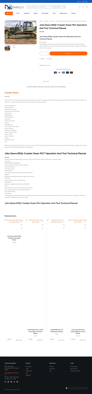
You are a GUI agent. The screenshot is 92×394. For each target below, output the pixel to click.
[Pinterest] (14, 381)
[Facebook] (5, 381)
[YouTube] (17, 381)
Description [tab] (46, 81)
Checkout (28, 375)
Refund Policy (74, 368)
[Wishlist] (79, 6)
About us (51, 366)
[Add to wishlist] (21, 221)
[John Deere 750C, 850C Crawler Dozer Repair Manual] (14, 226)
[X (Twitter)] (8, 381)
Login (27, 368)
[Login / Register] (82, 6)
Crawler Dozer (11, 92)
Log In (79, 1)
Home (17, 13)
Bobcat (36, 13)
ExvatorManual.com (13, 389)
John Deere (27, 13)
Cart (27, 373)
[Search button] (64, 6)
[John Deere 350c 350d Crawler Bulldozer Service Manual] (77, 273)
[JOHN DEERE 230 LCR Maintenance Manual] (56, 273)
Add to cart (68, 53)
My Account (29, 366)
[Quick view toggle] (21, 228)
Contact (73, 13)
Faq (50, 371)
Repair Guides (63, 13)
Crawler (48, 65)
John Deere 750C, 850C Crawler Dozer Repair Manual (14, 238)
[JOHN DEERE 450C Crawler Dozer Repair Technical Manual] (35, 273)
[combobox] (39, 6)
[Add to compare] (21, 225)
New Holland (45, 13)
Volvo (54, 13)
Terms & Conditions (75, 371)
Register (85, 1)
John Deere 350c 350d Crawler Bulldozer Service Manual (77, 331)
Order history (29, 371)
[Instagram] (11, 381)
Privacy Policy (74, 366)
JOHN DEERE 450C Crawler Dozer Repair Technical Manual (35, 331)
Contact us (52, 368)
